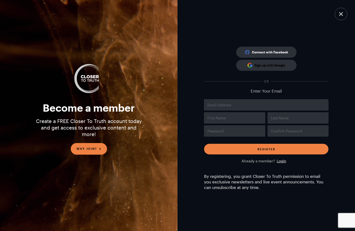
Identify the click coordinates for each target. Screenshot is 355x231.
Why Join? (87, 148)
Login (281, 161)
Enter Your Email (266, 90)
